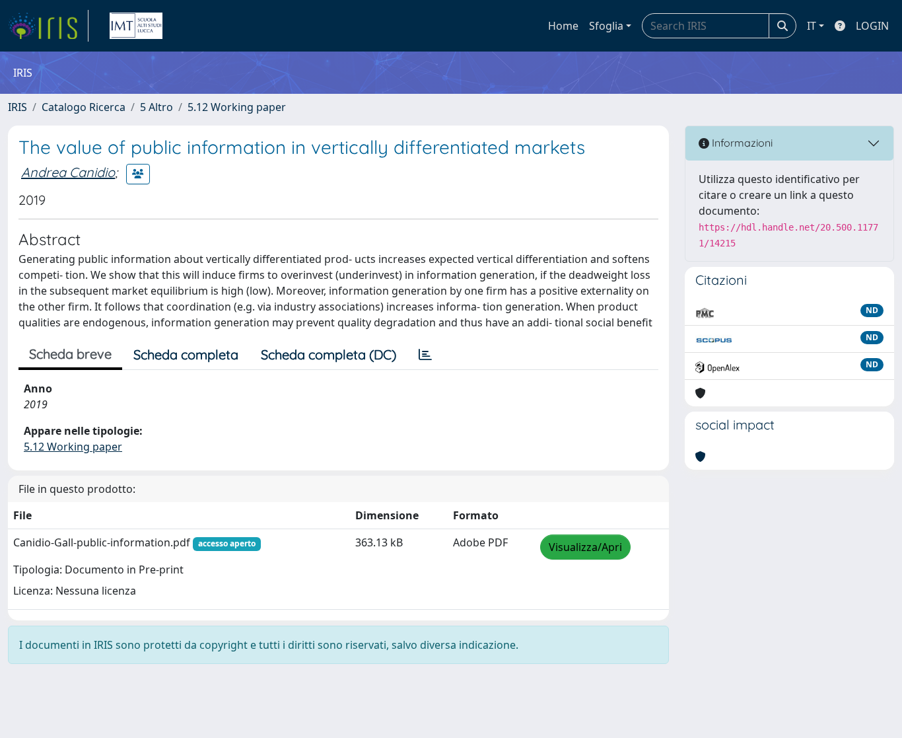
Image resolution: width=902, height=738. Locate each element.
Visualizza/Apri (585, 547)
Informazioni (741, 142)
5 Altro (156, 107)
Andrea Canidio (68, 172)
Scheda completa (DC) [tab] (328, 354)
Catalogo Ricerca (83, 107)
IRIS (17, 107)
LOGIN (872, 25)
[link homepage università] (136, 26)
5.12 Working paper (237, 107)
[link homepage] (48, 26)
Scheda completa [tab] (185, 354)
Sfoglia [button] (606, 25)
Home (563, 25)
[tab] (425, 355)
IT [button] (811, 25)
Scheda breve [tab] (70, 354)
